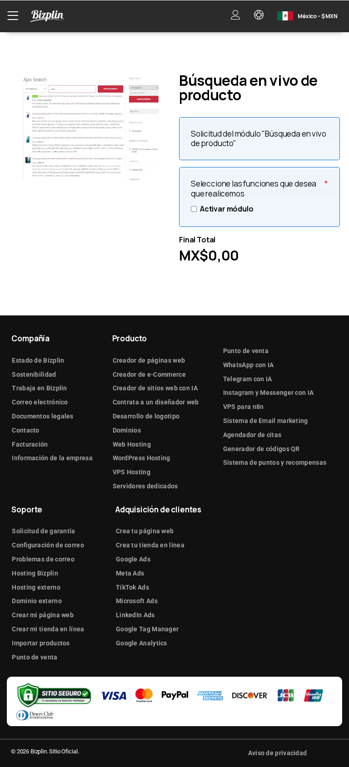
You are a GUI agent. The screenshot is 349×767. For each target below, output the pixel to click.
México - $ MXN (318, 16)
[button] (12, 16)
